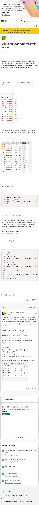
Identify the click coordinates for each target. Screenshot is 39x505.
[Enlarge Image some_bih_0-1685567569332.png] (15, 371)
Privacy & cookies (17, 495)
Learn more (23, 32)
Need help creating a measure (14, 480)
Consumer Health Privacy (25, 501)
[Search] (25, 21)
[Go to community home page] (14, 21)
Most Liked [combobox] (33, 307)
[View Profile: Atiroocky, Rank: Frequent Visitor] (3, 38)
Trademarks (4, 498)
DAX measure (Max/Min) (12, 473)
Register (29, 21)
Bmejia (16, 455)
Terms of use (26, 495)
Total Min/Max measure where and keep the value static (20, 451)
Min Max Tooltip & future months (15, 459)
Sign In (35, 21)
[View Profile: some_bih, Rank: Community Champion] (4, 313)
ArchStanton (17, 462)
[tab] (19, 437)
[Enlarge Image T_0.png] (9, 107)
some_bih (9, 312)
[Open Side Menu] (2, 21)
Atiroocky (9, 37)
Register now (6, 15)
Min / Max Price (10, 466)
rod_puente (15, 469)
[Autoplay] (16, 437)
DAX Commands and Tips (9, 26)
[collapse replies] (19, 311)
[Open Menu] (36, 26)
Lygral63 (15, 476)
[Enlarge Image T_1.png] (16, 157)
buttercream (17, 483)
